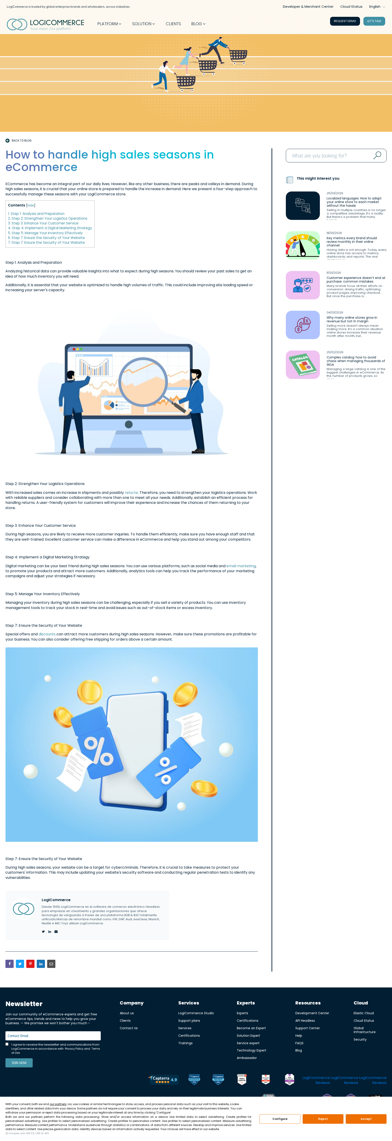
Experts (242, 1013)
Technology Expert (251, 1050)
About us (127, 1013)
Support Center (307, 1028)
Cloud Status (351, 6)
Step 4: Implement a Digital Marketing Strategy (50, 228)
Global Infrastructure (365, 1030)
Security (360, 1039)
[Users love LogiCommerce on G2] (242, 1080)
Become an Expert (251, 1028)
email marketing (240, 566)
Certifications (189, 1035)
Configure (279, 1119)
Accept (366, 1119)
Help (298, 1035)
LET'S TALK (374, 21)
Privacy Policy (74, 1049)
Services (184, 1028)
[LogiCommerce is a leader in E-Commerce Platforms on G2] (265, 1080)
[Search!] (376, 155)
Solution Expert (248, 1035)
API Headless (305, 1020)
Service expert (248, 1043)
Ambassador (247, 1058)
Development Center (312, 1013)
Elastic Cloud (364, 1013)
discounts (47, 634)
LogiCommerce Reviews (316, 1080)
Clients (125, 1020)
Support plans (189, 1020)
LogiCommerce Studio (196, 1013)
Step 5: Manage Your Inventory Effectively (45, 233)
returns (131, 492)
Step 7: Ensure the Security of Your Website (46, 237)
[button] (109, 24)
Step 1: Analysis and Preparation (36, 213)
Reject (323, 1119)
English (374, 6)
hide (30, 205)
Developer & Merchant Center (308, 6)
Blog (298, 1050)
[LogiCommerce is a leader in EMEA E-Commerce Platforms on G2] (289, 1080)
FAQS (299, 1043)
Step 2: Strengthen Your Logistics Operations (47, 218)
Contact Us (129, 1028)
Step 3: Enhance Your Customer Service (43, 223)
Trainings (185, 1043)
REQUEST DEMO (345, 21)
